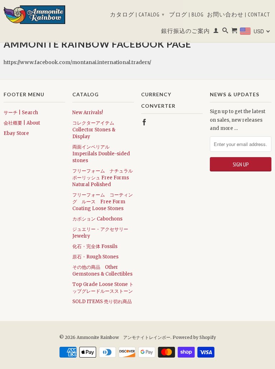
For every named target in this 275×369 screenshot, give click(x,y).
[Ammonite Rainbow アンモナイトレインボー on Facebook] (144, 122)
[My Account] (216, 32)
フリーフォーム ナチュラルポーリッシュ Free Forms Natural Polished (102, 178)
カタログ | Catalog (137, 14)
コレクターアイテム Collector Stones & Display (93, 130)
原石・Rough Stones (95, 257)
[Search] (225, 32)
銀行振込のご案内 (185, 31)
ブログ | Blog (186, 14)
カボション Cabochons (97, 219)
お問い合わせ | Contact (238, 14)
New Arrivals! (87, 113)
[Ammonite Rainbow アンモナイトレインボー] (34, 14)
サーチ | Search (21, 113)
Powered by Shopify (194, 337)
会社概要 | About (22, 123)
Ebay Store (16, 133)
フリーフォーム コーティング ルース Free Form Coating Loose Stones (102, 202)
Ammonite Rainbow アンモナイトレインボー (123, 337)
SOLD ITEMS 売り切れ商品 (102, 301)
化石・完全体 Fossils (94, 246)
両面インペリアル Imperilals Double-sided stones (101, 154)
